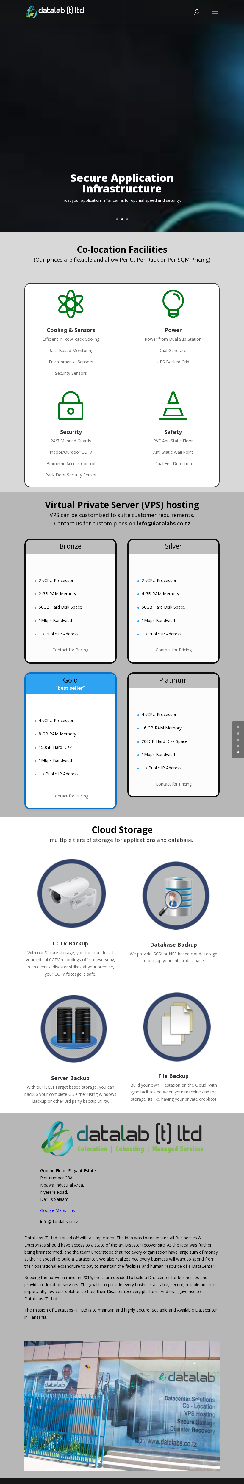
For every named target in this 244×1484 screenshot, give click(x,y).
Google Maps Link (57, 1210)
